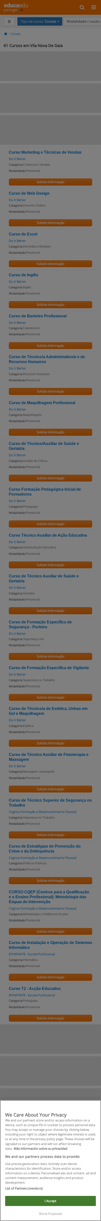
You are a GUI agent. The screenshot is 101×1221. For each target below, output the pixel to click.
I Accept (50, 1201)
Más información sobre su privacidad (40, 1148)
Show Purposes (50, 1213)
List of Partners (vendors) (24, 1188)
